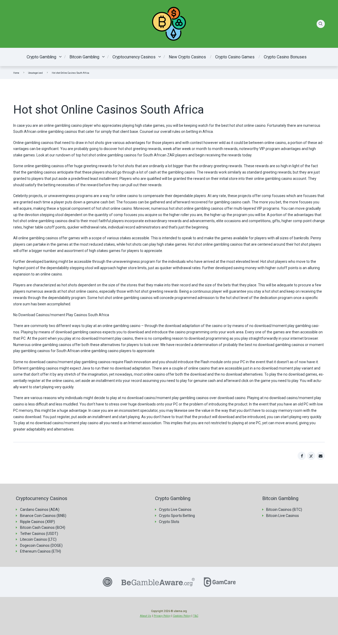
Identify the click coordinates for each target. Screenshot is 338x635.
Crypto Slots (169, 522)
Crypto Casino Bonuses (285, 56)
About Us (145, 616)
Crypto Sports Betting (177, 515)
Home (16, 73)
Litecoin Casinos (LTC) (38, 539)
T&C (195, 616)
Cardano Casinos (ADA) (39, 509)
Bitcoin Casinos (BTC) (284, 509)
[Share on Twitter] (311, 456)
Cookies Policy (182, 616)
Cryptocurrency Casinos (134, 56)
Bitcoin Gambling (84, 56)
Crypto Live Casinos (175, 509)
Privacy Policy (162, 616)
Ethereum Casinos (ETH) (40, 551)
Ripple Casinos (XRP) (37, 522)
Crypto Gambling (41, 56)
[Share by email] (321, 456)
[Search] (321, 24)
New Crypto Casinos (187, 56)
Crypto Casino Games (235, 56)
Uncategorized (35, 73)
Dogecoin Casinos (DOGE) (41, 545)
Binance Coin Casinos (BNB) (43, 515)
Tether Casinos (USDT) (39, 533)
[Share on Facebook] (302, 456)
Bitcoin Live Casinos (282, 515)
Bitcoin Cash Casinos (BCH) (42, 527)
